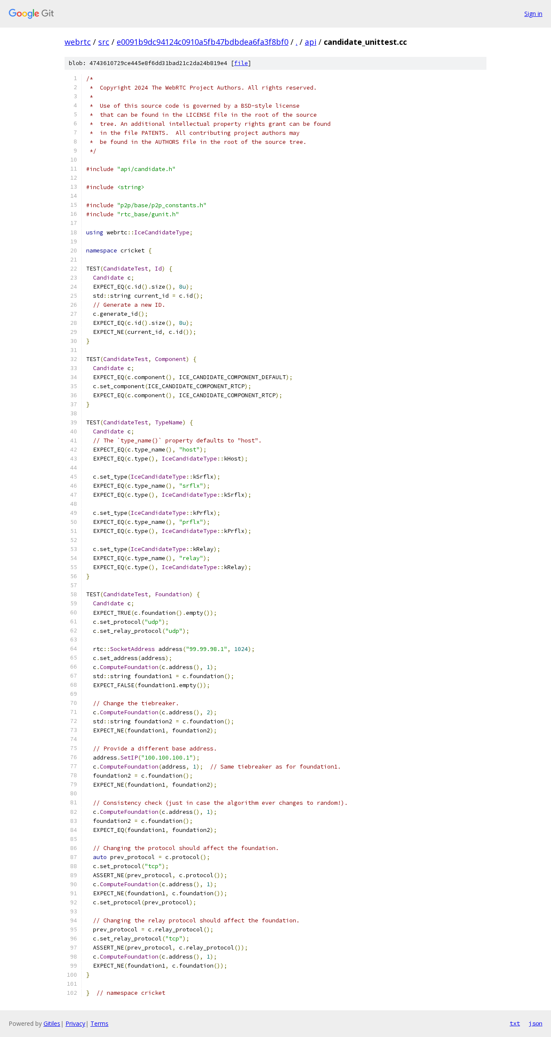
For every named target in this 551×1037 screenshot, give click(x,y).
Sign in (533, 13)
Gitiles (51, 1023)
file (241, 63)
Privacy (75, 1023)
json (535, 1023)
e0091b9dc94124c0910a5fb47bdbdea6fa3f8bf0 (202, 42)
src (103, 42)
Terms (99, 1023)
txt (515, 1023)
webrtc (78, 42)
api (310, 42)
